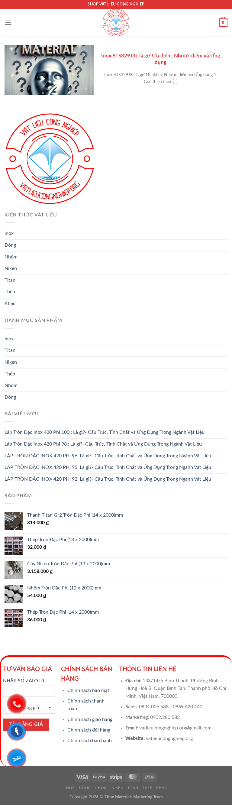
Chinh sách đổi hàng (88, 730)
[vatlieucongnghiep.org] (116, 22)
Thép (10, 291)
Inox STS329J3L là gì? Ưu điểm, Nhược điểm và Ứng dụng (160, 59)
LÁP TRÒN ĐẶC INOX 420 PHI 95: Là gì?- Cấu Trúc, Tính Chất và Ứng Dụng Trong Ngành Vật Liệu (108, 467)
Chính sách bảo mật (88, 690)
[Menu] (8, 22)
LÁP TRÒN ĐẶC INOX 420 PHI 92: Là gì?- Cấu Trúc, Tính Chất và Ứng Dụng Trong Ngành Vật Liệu (108, 479)
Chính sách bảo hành (89, 740)
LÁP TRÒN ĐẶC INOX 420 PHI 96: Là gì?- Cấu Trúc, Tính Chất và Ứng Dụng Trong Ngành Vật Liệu (108, 455)
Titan (10, 280)
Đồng (10, 245)
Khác (10, 303)
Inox (9, 233)
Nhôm (11, 257)
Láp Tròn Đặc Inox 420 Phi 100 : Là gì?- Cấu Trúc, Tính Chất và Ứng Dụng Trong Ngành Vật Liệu (105, 432)
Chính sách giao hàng (89, 719)
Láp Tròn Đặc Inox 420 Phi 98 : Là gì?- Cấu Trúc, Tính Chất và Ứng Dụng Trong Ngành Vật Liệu (103, 444)
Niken (11, 268)
